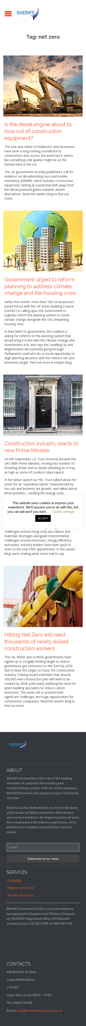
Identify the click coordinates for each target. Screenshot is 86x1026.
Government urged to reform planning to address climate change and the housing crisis (40, 286)
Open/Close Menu (8, 13)
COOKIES (14, 881)
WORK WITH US (20, 895)
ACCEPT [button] (43, 518)
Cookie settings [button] (63, 511)
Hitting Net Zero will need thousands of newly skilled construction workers (36, 642)
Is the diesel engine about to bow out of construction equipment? (38, 131)
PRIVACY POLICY (20, 888)
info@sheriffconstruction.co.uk (39, 1010)
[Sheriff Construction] (28, 13)
